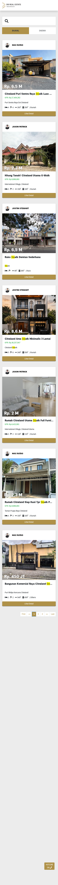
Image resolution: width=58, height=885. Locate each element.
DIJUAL (15, 30)
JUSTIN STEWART (20, 208)
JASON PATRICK (19, 126)
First (23, 614)
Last (52, 614)
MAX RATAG (17, 45)
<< (29, 614)
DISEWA (42, 31)
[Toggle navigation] (52, 5)
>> (47, 614)
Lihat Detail (29, 113)
